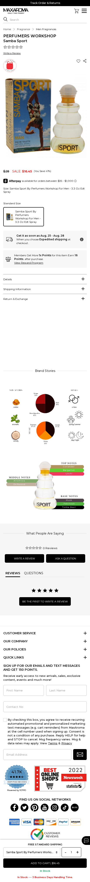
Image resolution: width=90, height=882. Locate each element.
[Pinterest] (34, 807)
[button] (79, 61)
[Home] (16, 11)
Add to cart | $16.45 (45, 863)
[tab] (45, 279)
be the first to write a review (45, 601)
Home (7, 29)
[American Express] (14, 822)
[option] (23, 216)
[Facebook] (14, 807)
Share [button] (85, 61)
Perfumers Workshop (29, 36)
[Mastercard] (39, 822)
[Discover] (51, 822)
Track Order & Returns (45, 3)
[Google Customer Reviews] (45, 834)
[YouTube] (44, 807)
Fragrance (23, 29)
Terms (52, 743)
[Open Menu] (84, 10)
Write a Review (12, 53)
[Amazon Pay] (75, 822)
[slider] (45, 337)
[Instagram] (55, 807)
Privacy (66, 743)
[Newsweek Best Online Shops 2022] (60, 778)
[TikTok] (65, 807)
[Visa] (26, 822)
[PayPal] (63, 822)
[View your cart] (76, 11)
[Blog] (75, 807)
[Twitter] (24, 807)
